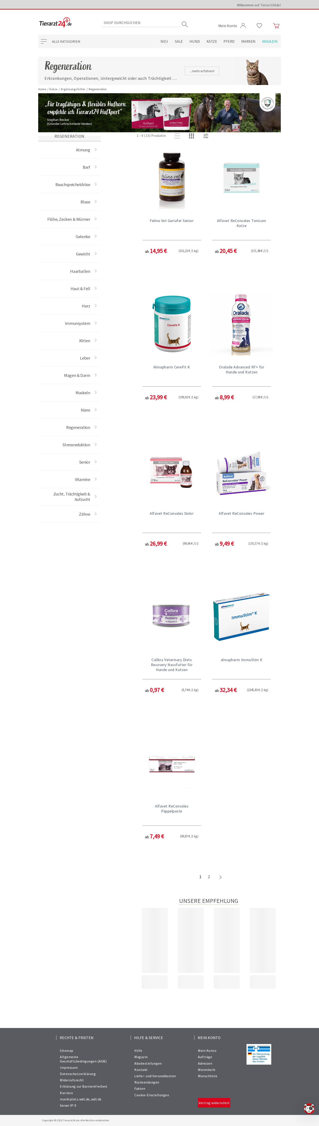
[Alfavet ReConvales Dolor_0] (171, 471)
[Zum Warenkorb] (276, 26)
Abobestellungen (148, 1063)
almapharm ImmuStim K (242, 659)
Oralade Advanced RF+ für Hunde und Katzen (241, 369)
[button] (171, 215)
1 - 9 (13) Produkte (151, 135)
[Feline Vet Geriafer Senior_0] (171, 178)
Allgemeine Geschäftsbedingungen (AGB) (83, 1059)
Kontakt (141, 1069)
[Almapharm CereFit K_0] (171, 324)
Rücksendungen (146, 1082)
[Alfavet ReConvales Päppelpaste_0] (171, 763)
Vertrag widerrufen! (214, 1103)
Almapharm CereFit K (171, 366)
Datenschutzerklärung (78, 1074)
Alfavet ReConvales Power (241, 513)
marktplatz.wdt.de (75, 1099)
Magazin (270, 41)
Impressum (69, 1067)
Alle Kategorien (66, 41)
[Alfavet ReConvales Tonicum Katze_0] (241, 178)
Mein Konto (207, 1050)
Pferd (229, 41)
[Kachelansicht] (192, 136)
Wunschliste (207, 1076)
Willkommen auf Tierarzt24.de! (259, 5)
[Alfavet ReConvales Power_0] (241, 471)
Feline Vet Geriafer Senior (172, 220)
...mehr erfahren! (202, 71)
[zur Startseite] (55, 22)
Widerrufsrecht (72, 1080)
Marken (248, 41)
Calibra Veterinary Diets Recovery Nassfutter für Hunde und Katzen (172, 664)
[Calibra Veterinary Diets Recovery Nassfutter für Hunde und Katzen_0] (171, 617)
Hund (194, 41)
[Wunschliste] (259, 26)
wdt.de (96, 1099)
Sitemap (66, 1050)
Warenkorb (206, 1069)
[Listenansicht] (178, 136)
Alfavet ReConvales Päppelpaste (171, 809)
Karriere (66, 1093)
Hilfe (138, 1050)
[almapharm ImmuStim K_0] (241, 617)
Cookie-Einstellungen (151, 1095)
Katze (212, 41)
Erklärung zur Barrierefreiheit (83, 1086)
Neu (164, 41)
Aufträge (205, 1057)
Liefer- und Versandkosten (155, 1076)
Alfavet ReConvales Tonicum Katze (241, 223)
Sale (179, 41)
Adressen (205, 1063)
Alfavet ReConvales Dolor (172, 513)
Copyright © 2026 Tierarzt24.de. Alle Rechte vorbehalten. (76, 1120)
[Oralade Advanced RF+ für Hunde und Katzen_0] (241, 324)
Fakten (139, 1088)
